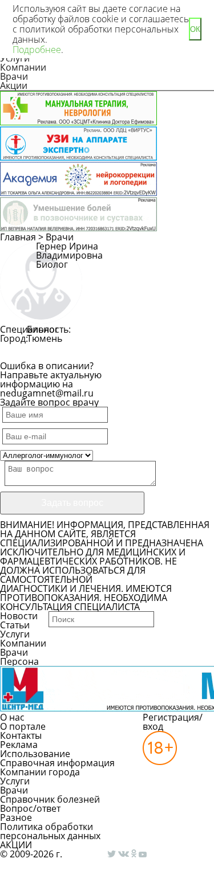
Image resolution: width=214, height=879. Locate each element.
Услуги (15, 634)
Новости (19, 616)
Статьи (15, 625)
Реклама (19, 744)
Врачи (14, 76)
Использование (35, 753)
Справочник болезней (50, 799)
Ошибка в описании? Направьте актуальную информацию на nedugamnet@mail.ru (51, 379)
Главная (18, 237)
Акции (13, 85)
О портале (23, 726)
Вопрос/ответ (30, 808)
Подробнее (37, 49)
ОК (195, 29)
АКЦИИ (16, 845)
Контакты (21, 735)
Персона (19, 661)
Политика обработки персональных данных (50, 831)
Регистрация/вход (173, 722)
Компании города (40, 772)
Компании (23, 67)
